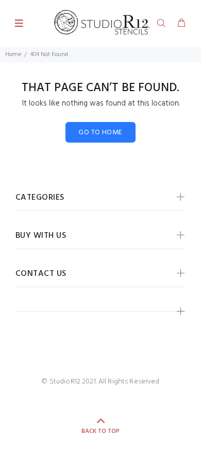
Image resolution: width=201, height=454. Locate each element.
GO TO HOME (100, 132)
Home (13, 54)
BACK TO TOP (100, 431)
